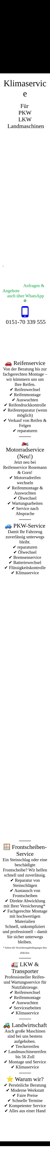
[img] (25, 36)
